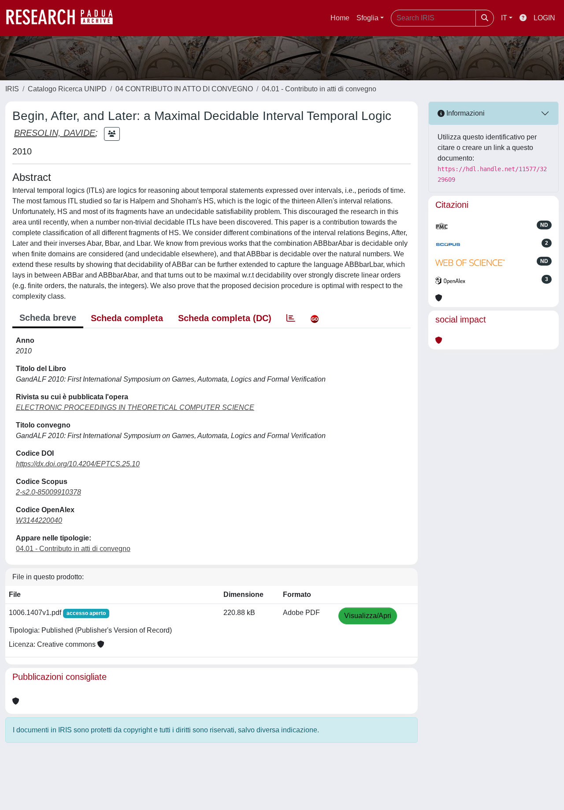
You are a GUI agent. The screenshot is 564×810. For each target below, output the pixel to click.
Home (339, 18)
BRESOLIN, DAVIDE (54, 133)
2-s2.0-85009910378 (48, 492)
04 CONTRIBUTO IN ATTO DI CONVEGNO (184, 89)
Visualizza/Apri (367, 615)
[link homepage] (63, 18)
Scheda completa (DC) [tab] (224, 318)
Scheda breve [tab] (47, 317)
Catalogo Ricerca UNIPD (67, 89)
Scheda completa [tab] (127, 318)
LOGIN (544, 18)
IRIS (12, 89)
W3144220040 (39, 520)
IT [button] (504, 18)
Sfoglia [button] (367, 18)
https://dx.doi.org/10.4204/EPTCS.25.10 (78, 464)
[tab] (291, 318)
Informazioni (465, 113)
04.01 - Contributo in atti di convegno (319, 89)
